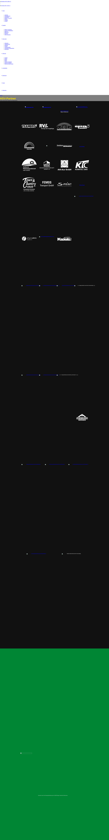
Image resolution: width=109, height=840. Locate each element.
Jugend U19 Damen (8, 61)
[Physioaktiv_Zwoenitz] (29, 238)
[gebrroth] (47, 110)
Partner (3, 82)
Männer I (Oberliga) (8, 29)
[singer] (33, 417)
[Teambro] (29, 126)
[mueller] (33, 328)
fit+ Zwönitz (82, 146)
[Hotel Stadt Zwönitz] (46, 238)
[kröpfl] (64, 239)
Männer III (6, 32)
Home (1, 95)
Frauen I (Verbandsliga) (9, 30)
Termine (6, 46)
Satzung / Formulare (8, 18)
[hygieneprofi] (50, 328)
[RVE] (46, 126)
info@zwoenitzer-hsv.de (63, 662)
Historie (6, 19)
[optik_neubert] (82, 126)
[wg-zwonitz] (46, 165)
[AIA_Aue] (64, 165)
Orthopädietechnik (64, 110)
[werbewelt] (50, 417)
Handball (4, 25)
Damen (6, 58)
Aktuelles (6, 14)
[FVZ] (29, 146)
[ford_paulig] (82, 110)
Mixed (6, 60)
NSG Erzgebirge (8, 34)
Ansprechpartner (8, 47)
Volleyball (4, 53)
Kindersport (4, 75)
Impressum (25, 741)
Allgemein (6, 43)
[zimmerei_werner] (82, 417)
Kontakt (6, 21)
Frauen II (6, 33)
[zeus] (64, 127)
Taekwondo (4, 38)
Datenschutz (25, 742)
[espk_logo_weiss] (29, 110)
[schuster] (64, 146)
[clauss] (85, 238)
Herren (6, 59)
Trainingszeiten (7, 44)
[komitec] (82, 165)
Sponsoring (7, 49)
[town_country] (29, 184)
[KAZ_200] (56, 507)
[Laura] (33, 507)
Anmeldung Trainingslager (9, 48)
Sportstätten (7, 17)
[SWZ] (29, 165)
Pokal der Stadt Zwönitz (9, 63)
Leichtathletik (4, 68)
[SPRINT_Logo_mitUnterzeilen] (64, 184)
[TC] (68, 328)
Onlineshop (4, 90)
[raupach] (38, 596)
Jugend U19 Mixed (8, 62)
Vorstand (6, 20)
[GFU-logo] (80, 507)
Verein (3, 10)
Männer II (6, 31)
